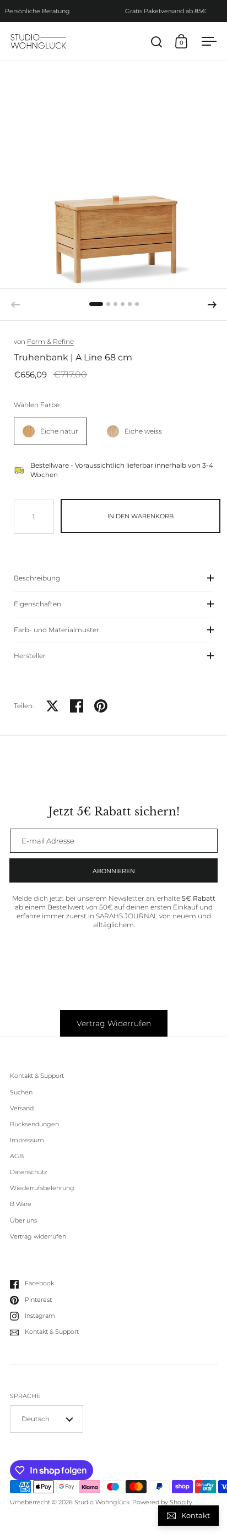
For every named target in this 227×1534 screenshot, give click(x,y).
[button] (212, 305)
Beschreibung (37, 578)
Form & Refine (50, 341)
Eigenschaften (37, 604)
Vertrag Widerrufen (114, 1023)
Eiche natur (59, 431)
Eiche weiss (143, 431)
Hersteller (30, 655)
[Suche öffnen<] (157, 41)
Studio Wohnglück (101, 1502)
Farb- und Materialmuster (56, 630)
